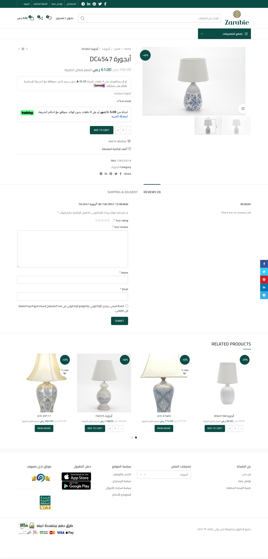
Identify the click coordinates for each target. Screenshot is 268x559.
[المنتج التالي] (19, 49)
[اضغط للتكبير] (243, 108)
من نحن (246, 474)
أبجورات (105, 49)
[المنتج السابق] (27, 49)
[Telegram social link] (83, 4)
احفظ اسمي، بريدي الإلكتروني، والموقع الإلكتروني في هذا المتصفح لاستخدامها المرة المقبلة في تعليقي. (73, 308)
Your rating (121, 220)
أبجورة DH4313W (224, 415)
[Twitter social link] (100, 4)
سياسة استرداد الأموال (118, 488)
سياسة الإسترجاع (122, 481)
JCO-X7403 (164, 415)
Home (127, 49)
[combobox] (164, 474)
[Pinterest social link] (94, 4)
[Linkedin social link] (88, 4)
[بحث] (82, 18)
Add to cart (101, 130)
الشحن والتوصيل (122, 474)
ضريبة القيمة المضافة (238, 488)
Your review (120, 227)
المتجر (116, 49)
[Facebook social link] (105, 4)
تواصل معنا (244, 481)
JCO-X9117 (44, 415)
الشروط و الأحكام (121, 495)
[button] (119, 141)
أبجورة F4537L (104, 415)
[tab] (152, 190)
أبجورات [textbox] (184, 474)
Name (123, 272)
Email (124, 289)
